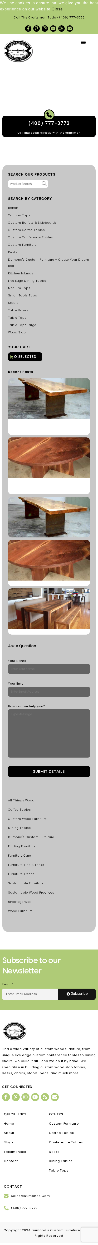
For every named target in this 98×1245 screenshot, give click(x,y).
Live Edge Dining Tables (27, 281)
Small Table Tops (22, 295)
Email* (7, 984)
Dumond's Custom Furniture (31, 837)
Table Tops (17, 318)
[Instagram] (45, 28)
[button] (83, 42)
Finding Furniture (22, 846)
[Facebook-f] (28, 28)
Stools (13, 303)
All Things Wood (21, 800)
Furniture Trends (21, 874)
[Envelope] (70, 28)
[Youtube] (53, 28)
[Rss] (61, 28)
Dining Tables (19, 828)
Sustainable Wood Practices (31, 893)
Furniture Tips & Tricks (26, 865)
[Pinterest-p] (36, 28)
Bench (13, 208)
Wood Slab (17, 332)
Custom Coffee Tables (26, 230)
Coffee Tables (19, 810)
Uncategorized (20, 902)
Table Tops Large (22, 325)
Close (57, 9)
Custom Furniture (22, 245)
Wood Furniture (20, 911)
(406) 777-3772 (72, 17)
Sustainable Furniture (26, 883)
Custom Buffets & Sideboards (32, 223)
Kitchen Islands (20, 273)
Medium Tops (19, 288)
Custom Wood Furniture (27, 819)
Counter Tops (19, 215)
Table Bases (18, 310)
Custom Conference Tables (30, 237)
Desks (13, 252)
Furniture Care (19, 856)
